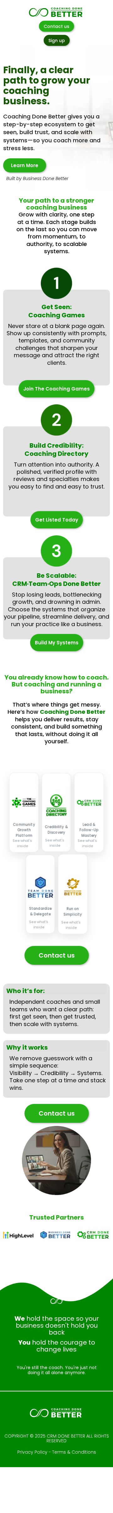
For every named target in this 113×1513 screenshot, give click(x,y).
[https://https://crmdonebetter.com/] (89, 1235)
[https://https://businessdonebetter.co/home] (51, 1235)
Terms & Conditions (74, 1452)
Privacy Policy (32, 1452)
